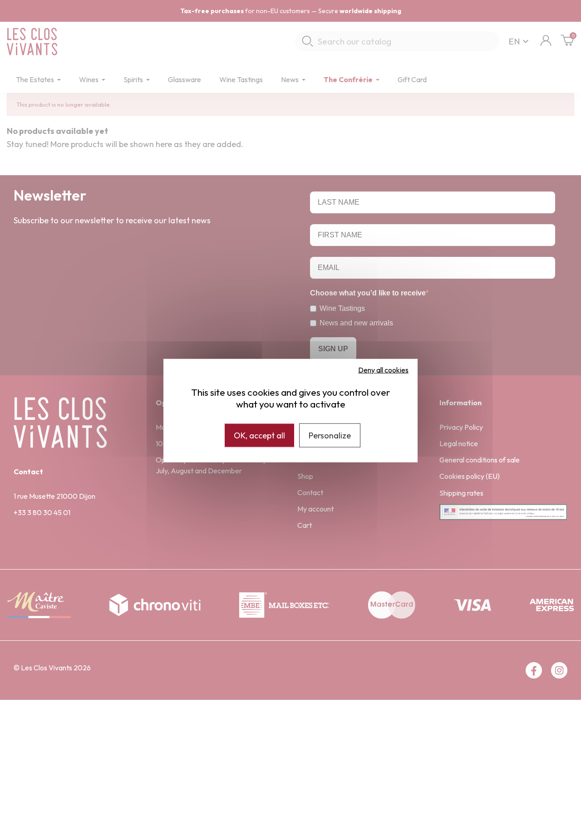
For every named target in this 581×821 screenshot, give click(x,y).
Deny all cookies (383, 369)
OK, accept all (259, 435)
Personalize (330, 435)
